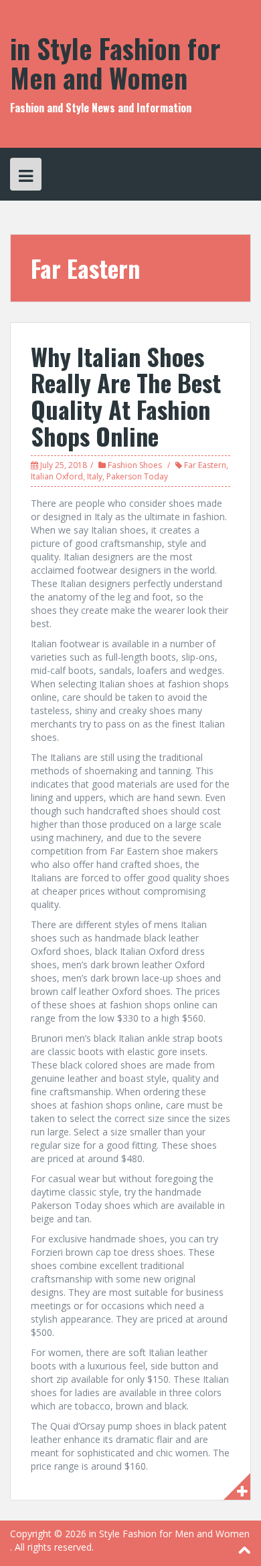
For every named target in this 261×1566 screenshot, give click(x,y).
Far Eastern (205, 465)
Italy (94, 476)
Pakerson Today (137, 476)
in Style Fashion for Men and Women (115, 63)
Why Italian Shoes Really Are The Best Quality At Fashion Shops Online (126, 395)
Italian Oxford (57, 476)
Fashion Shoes (135, 465)
